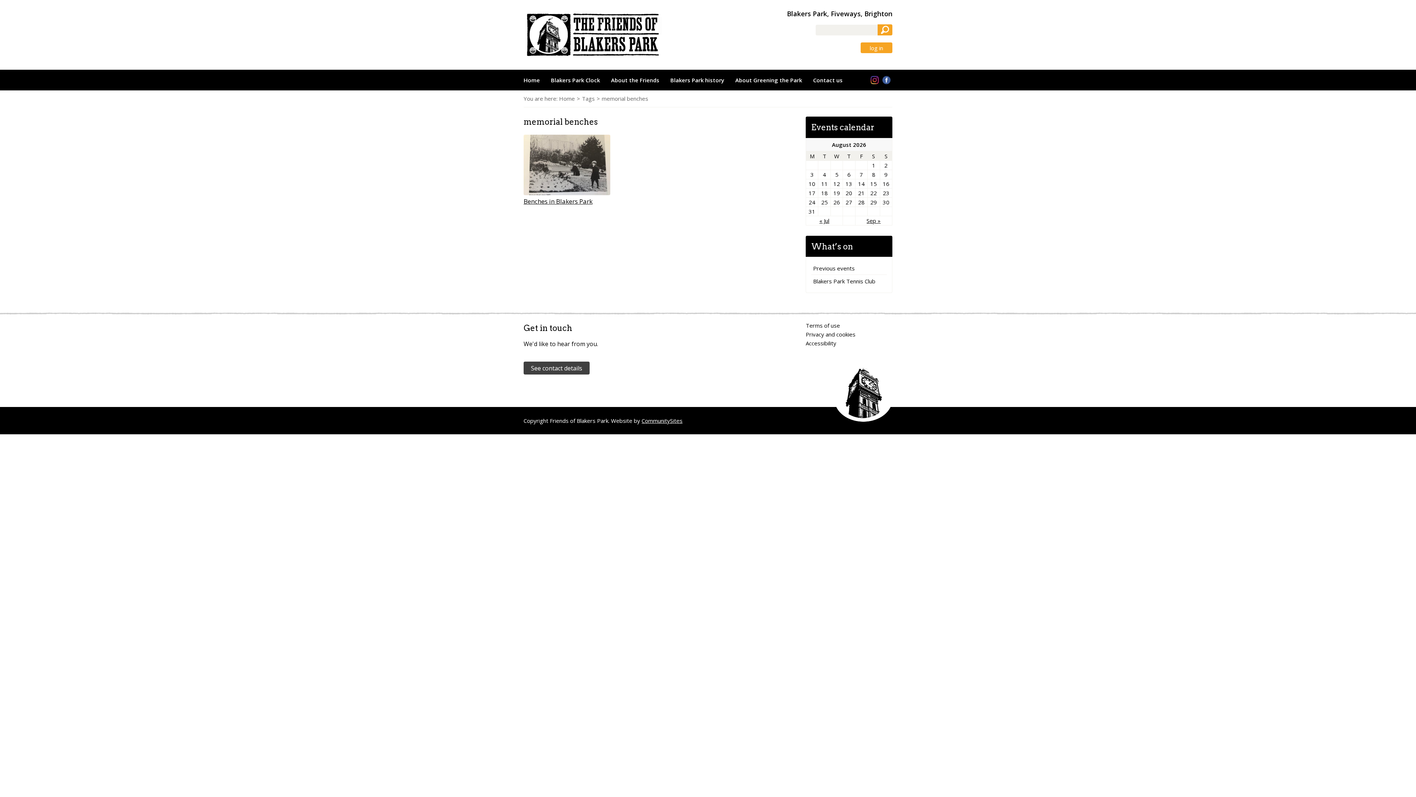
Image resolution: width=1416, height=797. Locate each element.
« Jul (824, 220)
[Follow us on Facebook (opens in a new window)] (886, 80)
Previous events (834, 268)
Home (532, 80)
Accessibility (821, 343)
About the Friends (635, 80)
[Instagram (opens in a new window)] (875, 80)
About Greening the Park (768, 80)
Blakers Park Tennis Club (844, 281)
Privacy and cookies (831, 334)
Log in (876, 48)
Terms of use (823, 325)
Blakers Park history (697, 80)
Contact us (828, 80)
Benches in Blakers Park (558, 201)
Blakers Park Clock (575, 80)
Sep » (874, 220)
